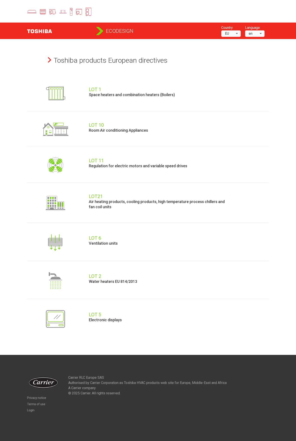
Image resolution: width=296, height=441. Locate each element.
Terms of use (36, 404)
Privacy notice (36, 398)
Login (30, 410)
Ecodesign (119, 31)
